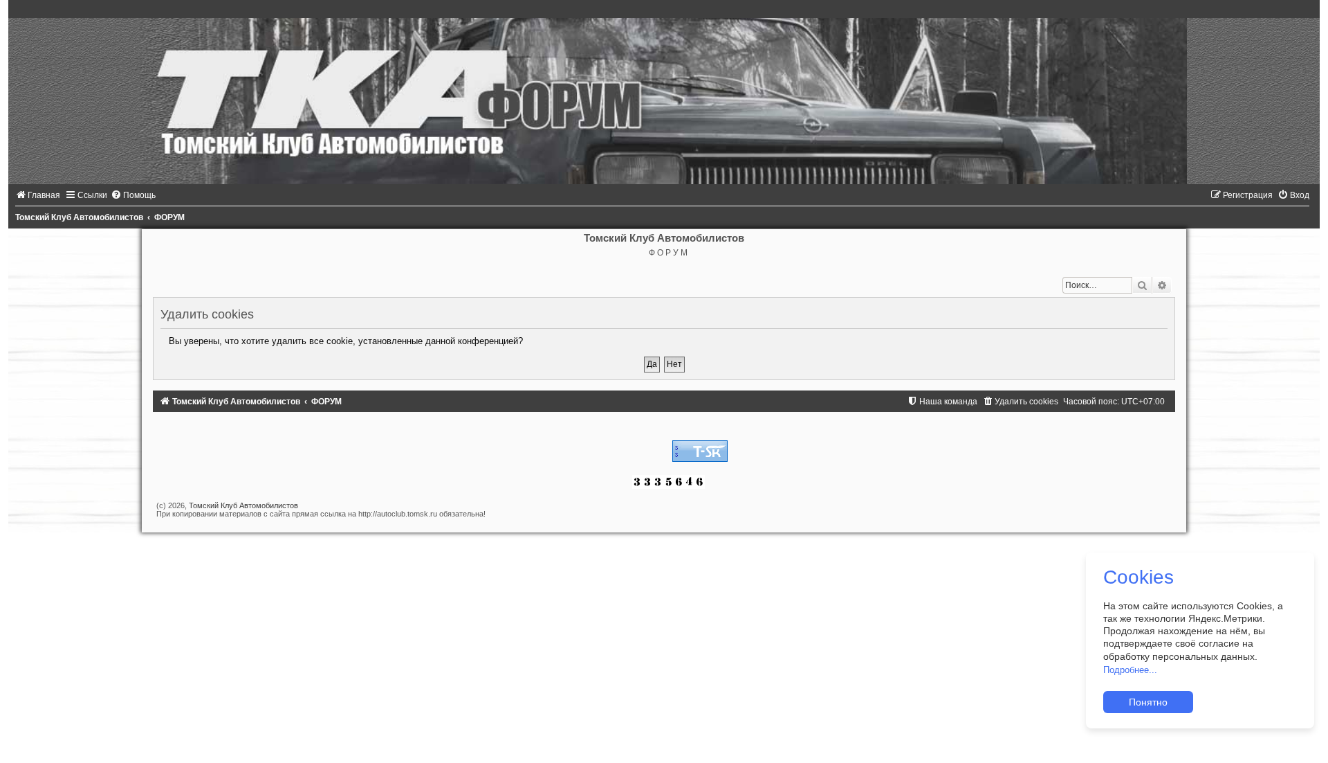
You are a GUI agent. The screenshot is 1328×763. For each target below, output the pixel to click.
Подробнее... (1130, 670)
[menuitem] (37, 195)
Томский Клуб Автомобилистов (243, 505)
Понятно (1148, 702)
